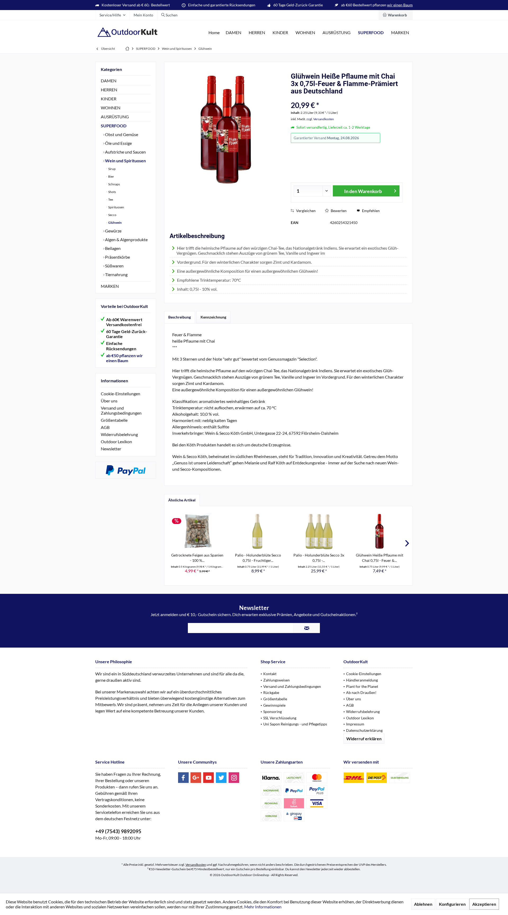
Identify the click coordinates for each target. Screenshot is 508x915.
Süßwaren (114, 265)
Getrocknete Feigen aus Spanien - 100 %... (197, 558)
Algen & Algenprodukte (126, 239)
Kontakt (269, 673)
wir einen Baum (400, 5)
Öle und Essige (118, 143)
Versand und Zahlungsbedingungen (121, 410)
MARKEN (110, 286)
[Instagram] (234, 777)
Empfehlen (370, 210)
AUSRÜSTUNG (115, 116)
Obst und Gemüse (121, 134)
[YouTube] (208, 777)
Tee (110, 199)
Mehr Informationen (263, 906)
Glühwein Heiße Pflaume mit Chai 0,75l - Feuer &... (379, 558)
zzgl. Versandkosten (320, 119)
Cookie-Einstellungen (120, 393)
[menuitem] (396, 15)
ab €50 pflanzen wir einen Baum (124, 358)
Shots (112, 192)
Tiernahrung (116, 274)
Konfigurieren (452, 904)
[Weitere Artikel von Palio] (394, 138)
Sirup (112, 169)
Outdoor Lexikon (116, 441)
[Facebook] (183, 777)
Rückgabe (271, 692)
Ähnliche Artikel (182, 500)
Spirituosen (116, 207)
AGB (105, 427)
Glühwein (115, 223)
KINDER (108, 98)
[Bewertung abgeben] (333, 98)
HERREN (109, 89)
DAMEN (108, 80)
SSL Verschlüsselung (279, 718)
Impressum (355, 724)
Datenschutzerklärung (364, 730)
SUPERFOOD (113, 125)
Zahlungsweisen (276, 680)
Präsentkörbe (117, 256)
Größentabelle (114, 420)
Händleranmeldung (362, 680)
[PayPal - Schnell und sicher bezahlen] (126, 470)
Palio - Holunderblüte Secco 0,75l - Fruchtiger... (258, 558)
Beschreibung (179, 317)
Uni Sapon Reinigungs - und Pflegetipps (295, 724)
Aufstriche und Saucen (125, 151)
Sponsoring (272, 711)
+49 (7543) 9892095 (118, 831)
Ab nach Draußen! (361, 692)
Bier (111, 176)
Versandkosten (195, 865)
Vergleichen (305, 210)
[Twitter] (221, 777)
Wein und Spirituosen (125, 160)
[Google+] (195, 777)
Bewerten (338, 210)
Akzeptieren (484, 904)
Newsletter (111, 448)
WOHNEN (110, 107)
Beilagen (112, 248)
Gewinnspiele (274, 705)
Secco (112, 215)
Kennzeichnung (213, 317)
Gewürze (112, 230)
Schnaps (114, 184)
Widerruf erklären (364, 738)
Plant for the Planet (362, 686)
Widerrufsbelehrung (119, 434)
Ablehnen (423, 904)
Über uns (109, 400)
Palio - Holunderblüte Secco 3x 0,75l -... (318, 558)
